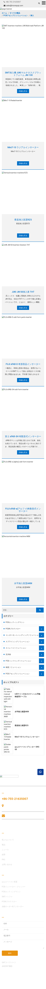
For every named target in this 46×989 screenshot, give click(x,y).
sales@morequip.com (14, 6)
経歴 (3, 855)
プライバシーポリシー (10, 987)
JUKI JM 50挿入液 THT (23, 291)
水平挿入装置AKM (23, 583)
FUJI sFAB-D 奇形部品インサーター (23, 364)
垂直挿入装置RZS (23, 219)
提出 (10, 953)
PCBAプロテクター (13, 629)
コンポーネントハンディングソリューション (23, 635)
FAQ (3, 859)
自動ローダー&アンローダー (13, 906)
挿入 (32, 15)
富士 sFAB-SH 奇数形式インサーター (23, 436)
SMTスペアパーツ (9, 962)
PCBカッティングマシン (15, 622)
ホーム (4, 13)
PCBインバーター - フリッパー (13, 887)
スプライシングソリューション (18, 642)
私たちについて (8, 840)
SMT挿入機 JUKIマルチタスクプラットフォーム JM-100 (23, 73)
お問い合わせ (13, 825)
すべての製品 (15, 13)
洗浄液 (8, 654)
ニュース (5, 850)
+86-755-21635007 (13, 2)
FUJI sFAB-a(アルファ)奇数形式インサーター (23, 509)
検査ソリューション (13, 667)
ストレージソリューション (16, 648)
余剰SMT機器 (7, 966)
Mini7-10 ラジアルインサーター (23, 147)
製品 (3, 845)
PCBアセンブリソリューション (15, 15)
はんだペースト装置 (9, 882)
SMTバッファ (7, 897)
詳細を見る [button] (23, 91)
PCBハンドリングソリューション (18, 661)
